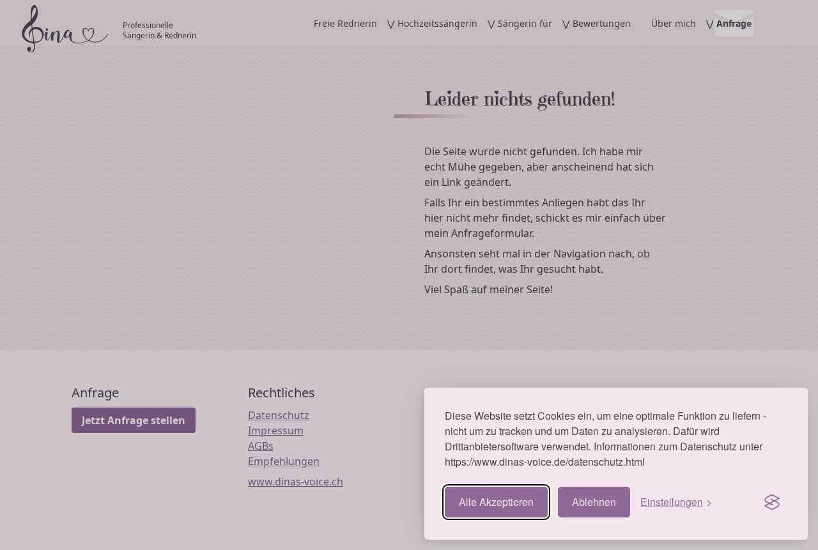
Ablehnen (594, 501)
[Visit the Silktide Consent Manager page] (772, 502)
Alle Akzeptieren (496, 501)
